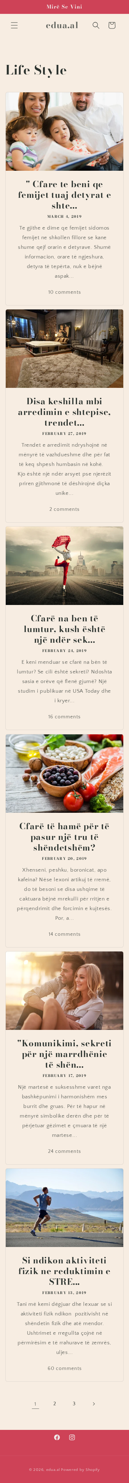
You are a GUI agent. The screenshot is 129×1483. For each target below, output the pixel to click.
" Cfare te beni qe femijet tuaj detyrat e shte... (64, 195)
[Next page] (93, 1404)
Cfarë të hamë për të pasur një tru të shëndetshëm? (64, 837)
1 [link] (35, 1404)
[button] (14, 25)
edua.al (53, 1470)
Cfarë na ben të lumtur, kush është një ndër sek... (65, 629)
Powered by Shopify (80, 1470)
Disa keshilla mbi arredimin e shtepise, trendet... (64, 412)
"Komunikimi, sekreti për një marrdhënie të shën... (64, 1054)
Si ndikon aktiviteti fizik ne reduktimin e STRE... (64, 1271)
